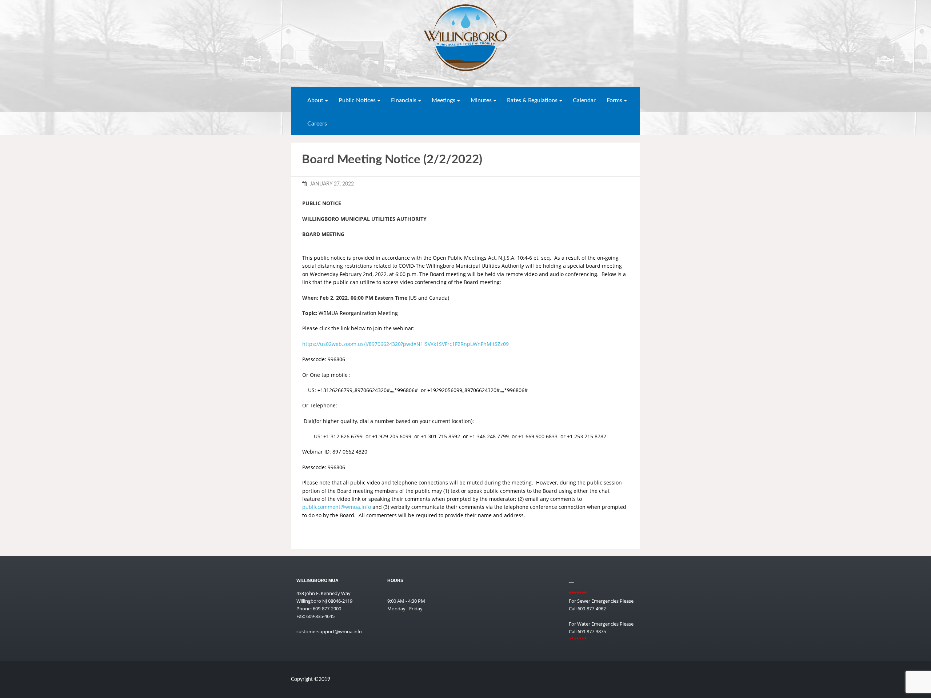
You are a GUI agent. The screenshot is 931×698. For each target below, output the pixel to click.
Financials (403, 100)
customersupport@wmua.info (329, 631)
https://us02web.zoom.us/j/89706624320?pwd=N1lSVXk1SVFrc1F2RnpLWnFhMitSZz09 (405, 343)
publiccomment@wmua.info (336, 506)
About (315, 100)
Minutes (481, 100)
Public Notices (357, 100)
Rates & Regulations (532, 100)
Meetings (443, 100)
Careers (317, 124)
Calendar (584, 100)
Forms (614, 100)
